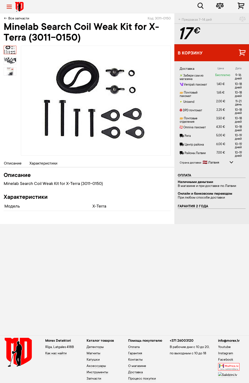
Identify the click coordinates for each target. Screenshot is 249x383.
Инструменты (97, 372)
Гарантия (135, 354)
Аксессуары (96, 366)
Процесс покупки (142, 379)
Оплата (134, 347)
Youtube (224, 347)
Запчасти (94, 379)
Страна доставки (190, 163)
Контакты (135, 360)
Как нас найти (56, 354)
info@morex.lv (229, 341)
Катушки (93, 360)
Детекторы (95, 347)
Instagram (225, 354)
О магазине (137, 366)
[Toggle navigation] (9, 6)
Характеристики (43, 163)
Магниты (93, 354)
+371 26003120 (182, 341)
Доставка (135, 372)
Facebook (225, 360)
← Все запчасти (16, 19)
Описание (13, 163)
